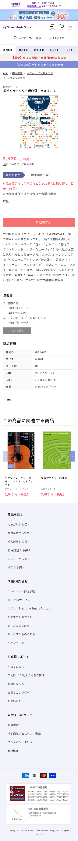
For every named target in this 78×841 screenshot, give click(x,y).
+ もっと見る (17, 330)
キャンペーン (16, 643)
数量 (6, 201)
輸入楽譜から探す (19, 541)
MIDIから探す (16, 567)
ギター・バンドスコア (40, 73)
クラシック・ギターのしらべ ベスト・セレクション (19, 481)
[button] (70, 26)
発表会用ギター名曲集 (54, 478)
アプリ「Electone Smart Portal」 (30, 608)
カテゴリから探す (19, 524)
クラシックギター (17, 78)
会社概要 (13, 750)
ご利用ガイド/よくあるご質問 (26, 675)
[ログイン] (52, 26)
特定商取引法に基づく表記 (24, 733)
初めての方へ (16, 667)
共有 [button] (10, 400)
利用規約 (13, 725)
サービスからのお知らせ (23, 634)
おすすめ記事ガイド (20, 617)
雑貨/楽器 (39, 49)
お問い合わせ (16, 701)
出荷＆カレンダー (19, 692)
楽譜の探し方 (16, 684)
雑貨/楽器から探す (19, 550)
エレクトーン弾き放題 (21, 591)
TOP (5, 73)
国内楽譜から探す (19, 533)
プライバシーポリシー (21, 742)
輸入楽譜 (23, 49)
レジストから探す (19, 559)
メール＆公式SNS (18, 626)
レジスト (54, 49)
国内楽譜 (7, 49)
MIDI (70, 49)
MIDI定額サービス (19, 600)
